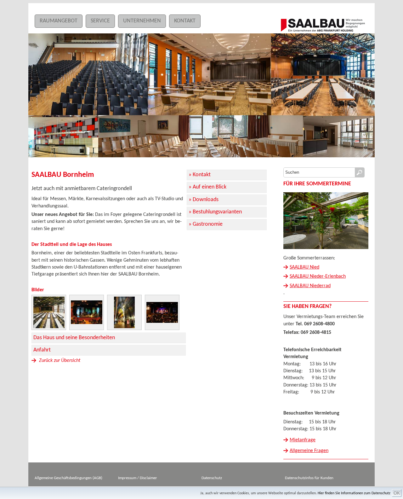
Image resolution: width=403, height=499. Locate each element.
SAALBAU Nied (304, 267)
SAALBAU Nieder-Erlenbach (318, 276)
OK (397, 493)
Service (100, 21)
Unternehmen (142, 21)
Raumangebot (58, 21)
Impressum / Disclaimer (137, 478)
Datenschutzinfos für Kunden (309, 478)
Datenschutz (212, 478)
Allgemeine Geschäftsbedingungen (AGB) (68, 478)
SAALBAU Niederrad (310, 285)
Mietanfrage (302, 440)
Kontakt (185, 21)
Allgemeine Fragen (309, 450)
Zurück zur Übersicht (59, 360)
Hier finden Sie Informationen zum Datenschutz (354, 493)
